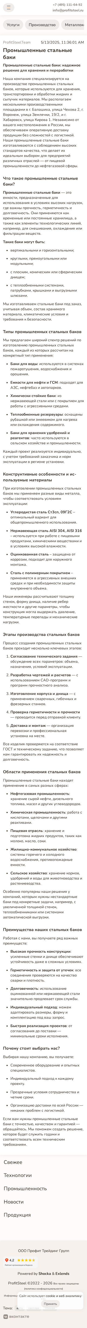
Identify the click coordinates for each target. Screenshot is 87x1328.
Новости (14, 1201)
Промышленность (25, 1188)
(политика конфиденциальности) (43, 1288)
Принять (50, 1304)
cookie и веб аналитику (63, 1296)
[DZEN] (52, 1317)
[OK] (37, 1317)
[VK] (16, 1317)
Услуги (13, 25)
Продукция (17, 1214)
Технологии (18, 1175)
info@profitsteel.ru (68, 10)
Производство (42, 25)
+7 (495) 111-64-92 (67, 5)
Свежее (13, 1162)
